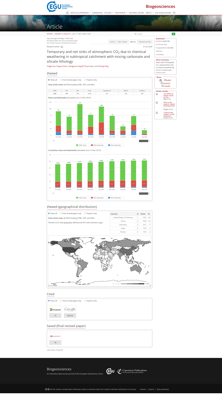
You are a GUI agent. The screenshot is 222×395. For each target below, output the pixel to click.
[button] (135, 34)
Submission (97, 13)
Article (112, 42)
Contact (143, 389)
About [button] (149, 13)
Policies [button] (108, 13)
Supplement (161, 48)
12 (55, 315)
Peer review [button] (120, 13)
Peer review (122, 42)
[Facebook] (165, 83)
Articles (50, 34)
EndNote (160, 54)
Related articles (145, 42)
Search (70, 315)
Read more (161, 72)
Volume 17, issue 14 (62, 34)
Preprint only (91, 80)
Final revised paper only (71, 80)
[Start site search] (173, 34)
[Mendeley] (160, 80)
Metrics (133, 42)
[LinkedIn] (166, 86)
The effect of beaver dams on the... (168, 95)
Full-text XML (162, 44)
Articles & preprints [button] (79, 13)
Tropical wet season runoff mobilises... (168, 114)
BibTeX (159, 51)
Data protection (163, 389)
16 (55, 342)
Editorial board (136, 13)
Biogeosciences (160, 6)
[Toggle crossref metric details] (55, 309)
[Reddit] (167, 80)
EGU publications (163, 13)
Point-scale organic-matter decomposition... (169, 105)
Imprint (151, 389)
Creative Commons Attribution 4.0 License (119, 389)
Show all (53, 80)
